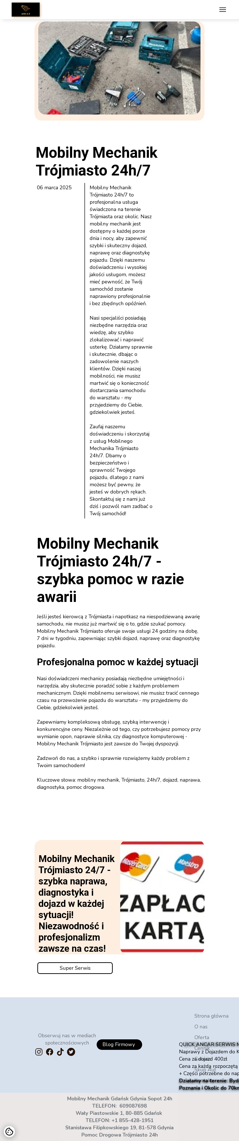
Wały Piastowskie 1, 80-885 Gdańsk (119, 1113)
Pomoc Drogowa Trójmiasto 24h (119, 1134)
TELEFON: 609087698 (119, 1105)
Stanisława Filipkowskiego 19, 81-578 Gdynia (119, 1127)
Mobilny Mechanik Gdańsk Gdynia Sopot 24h (119, 1098)
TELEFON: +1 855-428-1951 (120, 1120)
